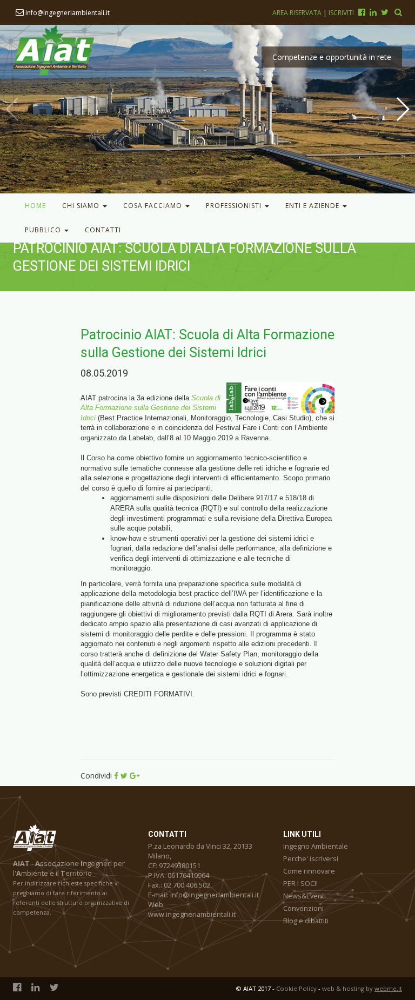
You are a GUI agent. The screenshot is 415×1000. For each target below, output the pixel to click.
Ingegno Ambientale (315, 846)
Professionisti (235, 205)
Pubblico (44, 229)
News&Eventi (304, 896)
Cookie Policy (296, 988)
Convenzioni (303, 908)
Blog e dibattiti (306, 920)
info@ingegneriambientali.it (67, 12)
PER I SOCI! (300, 883)
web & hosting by (362, 988)
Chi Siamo (82, 205)
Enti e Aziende (313, 205)
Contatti (103, 229)
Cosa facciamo (153, 205)
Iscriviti (341, 12)
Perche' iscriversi (310, 858)
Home (35, 205)
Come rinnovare (309, 871)
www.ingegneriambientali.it (192, 914)
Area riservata (297, 12)
